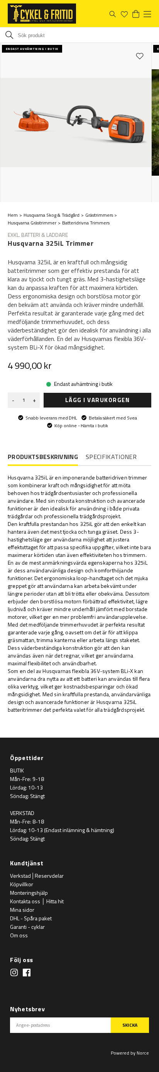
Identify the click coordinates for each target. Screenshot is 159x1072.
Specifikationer (111, 457)
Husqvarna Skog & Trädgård (52, 215)
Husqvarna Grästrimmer (32, 222)
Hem (13, 215)
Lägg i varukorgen (97, 400)
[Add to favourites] (140, 56)
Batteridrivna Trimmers (86, 222)
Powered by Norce (130, 1053)
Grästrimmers (99, 215)
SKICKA (129, 1025)
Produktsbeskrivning (43, 457)
